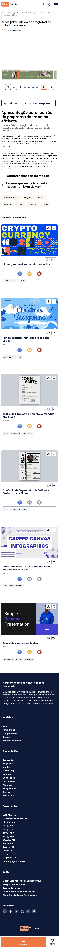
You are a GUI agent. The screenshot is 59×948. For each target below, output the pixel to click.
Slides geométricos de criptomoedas (26, 264)
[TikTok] (34, 911)
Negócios (8, 763)
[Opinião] (14, 87)
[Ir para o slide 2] (27, 74)
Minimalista (27, 433)
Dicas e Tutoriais (11, 888)
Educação (8, 760)
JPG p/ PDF (8, 833)
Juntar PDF (8, 847)
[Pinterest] (28, 911)
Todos (6, 726)
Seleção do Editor (12, 740)
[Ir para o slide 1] (10, 74)
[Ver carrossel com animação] (44, 87)
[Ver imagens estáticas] (51, 87)
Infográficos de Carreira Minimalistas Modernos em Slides (26, 568)
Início (3, 12)
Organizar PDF (10, 857)
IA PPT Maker (9, 815)
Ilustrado (19, 586)
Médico (6, 767)
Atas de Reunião (11, 197)
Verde (45, 204)
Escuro (25, 509)
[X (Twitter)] (22, 911)
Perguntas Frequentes (15, 884)
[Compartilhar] (8, 87)
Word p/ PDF (9, 840)
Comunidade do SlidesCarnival (19, 891)
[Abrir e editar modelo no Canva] (19, 273)
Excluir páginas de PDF (14, 861)
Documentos (9, 781)
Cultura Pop (9, 777)
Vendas (7, 774)
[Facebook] (10, 911)
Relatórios (8, 795)
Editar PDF (8, 843)
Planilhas (7, 785)
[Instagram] (5, 911)
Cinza (5, 433)
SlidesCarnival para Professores (20, 895)
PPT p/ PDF (8, 825)
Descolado (28, 659)
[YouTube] (16, 911)
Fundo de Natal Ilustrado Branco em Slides (26, 339)
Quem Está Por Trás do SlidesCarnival (22, 881)
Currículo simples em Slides (20, 643)
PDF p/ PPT (8, 829)
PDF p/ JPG (8, 836)
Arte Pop (6, 280)
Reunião (32, 204)
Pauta (20, 204)
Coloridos (22, 280)
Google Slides (10, 733)
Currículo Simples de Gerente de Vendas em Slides (28, 415)
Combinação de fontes (15, 818)
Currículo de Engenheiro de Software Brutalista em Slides (26, 491)
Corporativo (15, 433)
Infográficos (9, 788)
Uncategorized (14, 12)
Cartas (6, 792)
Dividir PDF (8, 850)
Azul (14, 280)
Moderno (8, 204)
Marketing (8, 770)
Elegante (28, 197)
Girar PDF (7, 854)
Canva (6, 737)
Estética (41, 197)
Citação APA (9, 822)
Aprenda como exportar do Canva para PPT (28, 103)
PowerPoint (9, 729)
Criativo (12, 357)
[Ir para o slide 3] (44, 74)
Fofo (19, 357)
